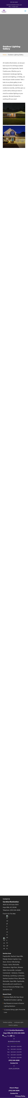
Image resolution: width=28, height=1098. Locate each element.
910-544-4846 (14, 2)
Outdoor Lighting (7, 1022)
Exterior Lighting (13, 1025)
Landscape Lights (18, 1022)
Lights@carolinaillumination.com (14, 4)
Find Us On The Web (9, 914)
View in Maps (14, 1088)
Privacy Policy (20, 1096)
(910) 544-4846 (19, 1033)
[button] (14, 114)
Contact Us (14, 1063)
